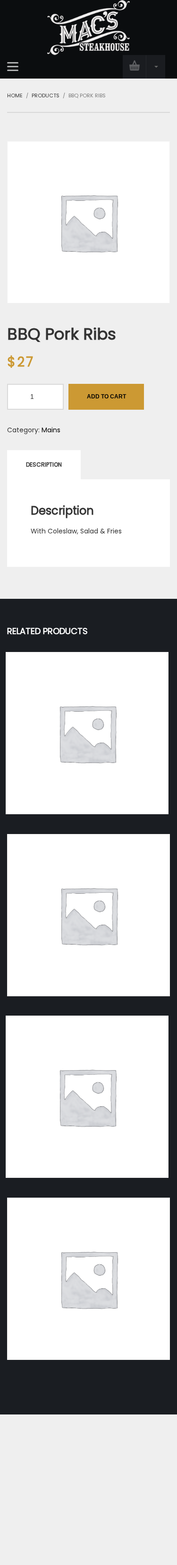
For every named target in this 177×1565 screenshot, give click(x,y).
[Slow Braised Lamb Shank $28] (87, 1097)
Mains (51, 430)
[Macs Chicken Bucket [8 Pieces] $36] (88, 1279)
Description (44, 465)
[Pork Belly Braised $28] (88, 915)
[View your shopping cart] (144, 67)
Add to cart (106, 396)
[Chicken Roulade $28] (87, 733)
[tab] (44, 464)
